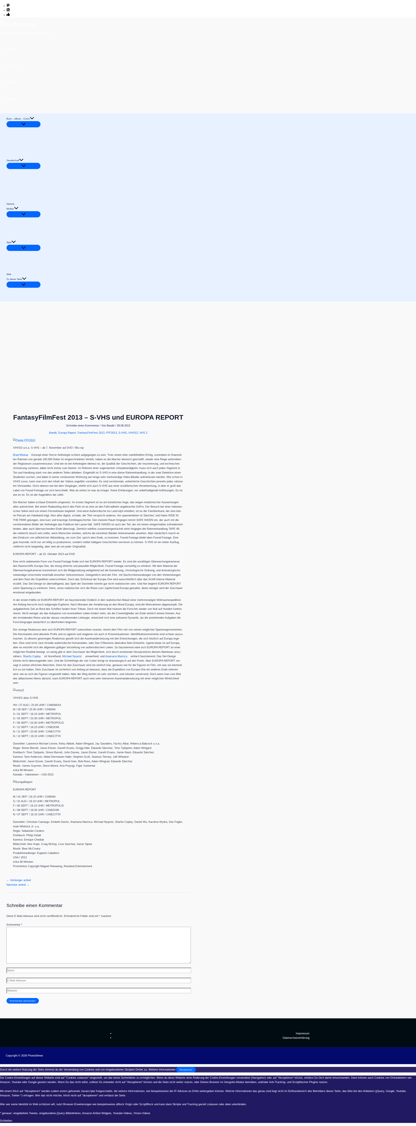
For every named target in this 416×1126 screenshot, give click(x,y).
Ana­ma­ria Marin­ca (116, 656)
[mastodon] (8, 5)
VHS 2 (143, 432)
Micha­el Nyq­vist (72, 656)
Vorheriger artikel (18, 880)
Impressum (302, 1033)
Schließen (6, 1120)
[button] (32, 118)
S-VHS (122, 432)
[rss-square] (8, 10)
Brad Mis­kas (20, 454)
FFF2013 (111, 432)
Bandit (53, 432)
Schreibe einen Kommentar (82, 425)
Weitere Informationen (162, 1069)
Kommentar (14, 924)
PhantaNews (18, 24)
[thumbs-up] (8, 15)
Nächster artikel (17, 884)
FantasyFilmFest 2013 (91, 432)
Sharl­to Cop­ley (32, 656)
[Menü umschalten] (23, 124)
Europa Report (67, 432)
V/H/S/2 (133, 432)
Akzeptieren (186, 1069)
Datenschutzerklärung (296, 1037)
